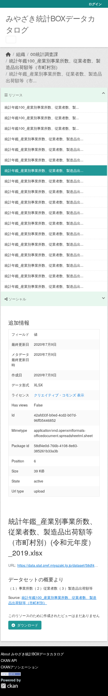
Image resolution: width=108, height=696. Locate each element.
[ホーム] (8, 54)
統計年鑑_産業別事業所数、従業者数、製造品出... (44, 138)
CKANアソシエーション (19, 666)
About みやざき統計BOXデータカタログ (32, 653)
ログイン (95, 4)
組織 (20, 54)
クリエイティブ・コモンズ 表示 (59, 394)
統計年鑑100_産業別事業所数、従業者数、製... (42, 107)
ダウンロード (27, 625)
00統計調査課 (44, 54)
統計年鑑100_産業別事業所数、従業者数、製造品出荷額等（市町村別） (53, 63)
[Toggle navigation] (11, 39)
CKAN (9, 685)
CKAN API (9, 660)
